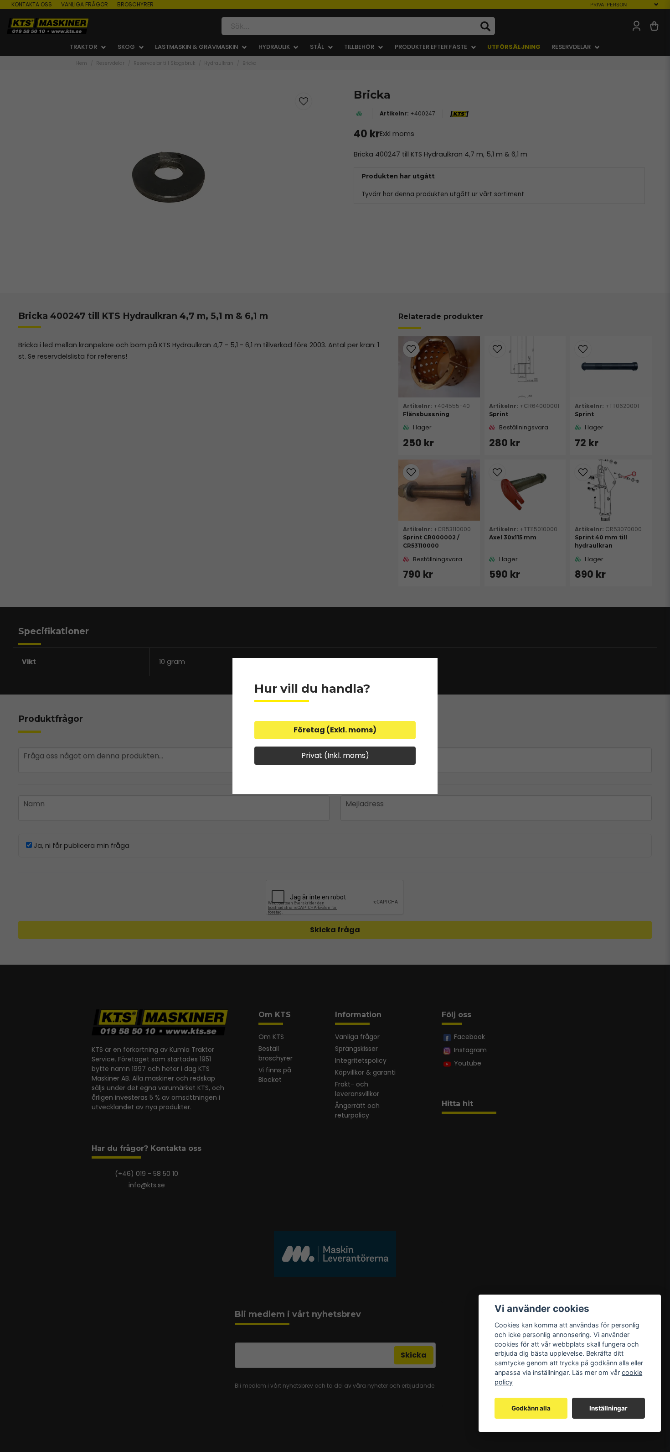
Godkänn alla (531, 1408)
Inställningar (608, 1408)
